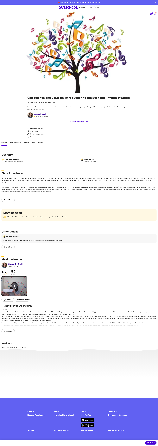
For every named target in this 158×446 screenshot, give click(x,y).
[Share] (151, 13)
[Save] (155, 13)
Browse (81, 7)
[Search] (95, 7)
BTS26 (82, 2)
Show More (8, 200)
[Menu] (98, 7)
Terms (94, 2)
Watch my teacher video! (80, 122)
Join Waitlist (151, 443)
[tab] (4, 142)
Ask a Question (23, 300)
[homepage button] (68, 7)
